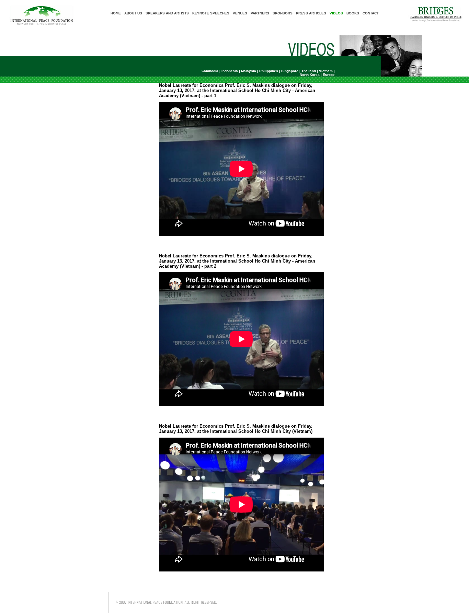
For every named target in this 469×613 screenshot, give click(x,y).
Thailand (308, 71)
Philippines (268, 71)
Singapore (289, 71)
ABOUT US (133, 13)
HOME (116, 13)
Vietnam (326, 71)
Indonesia (229, 71)
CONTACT (371, 13)
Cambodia (210, 71)
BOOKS (352, 13)
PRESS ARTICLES (311, 13)
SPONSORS (283, 13)
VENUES (240, 13)
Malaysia (248, 71)
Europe (329, 75)
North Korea (310, 75)
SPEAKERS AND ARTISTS (167, 13)
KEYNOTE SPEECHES (210, 13)
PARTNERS (260, 13)
